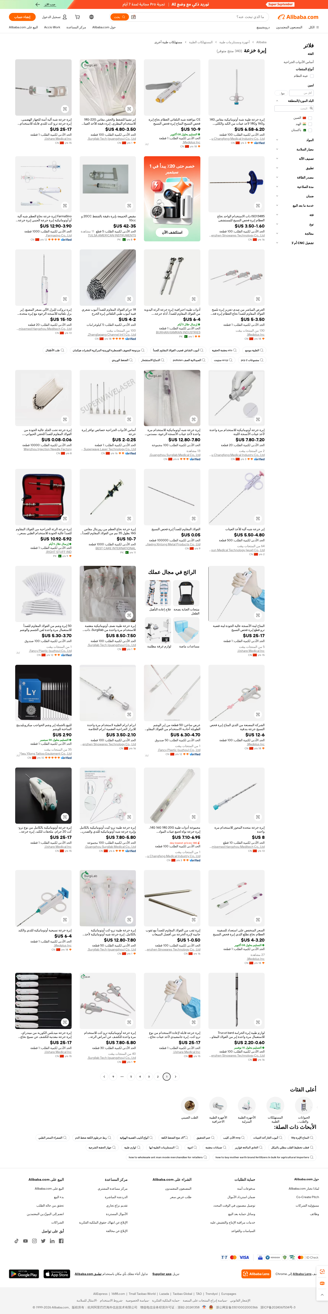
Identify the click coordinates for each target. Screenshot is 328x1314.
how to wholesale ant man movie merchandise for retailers (166, 1157)
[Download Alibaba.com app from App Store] (57, 1273)
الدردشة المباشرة (116, 1197)
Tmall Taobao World (142, 1294)
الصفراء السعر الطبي (50, 1137)
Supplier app (162, 1274)
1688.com (118, 1294)
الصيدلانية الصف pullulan (187, 360)
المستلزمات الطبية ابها (161, 1147)
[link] (322, 1271)
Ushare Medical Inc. (58, 138)
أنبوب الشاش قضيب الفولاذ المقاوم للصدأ (176, 350)
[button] (133, 17)
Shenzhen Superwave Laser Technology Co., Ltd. (108, 449)
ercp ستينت (221, 360)
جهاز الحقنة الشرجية (100, 1147)
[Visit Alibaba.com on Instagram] (34, 1241)
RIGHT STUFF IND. (59, 552)
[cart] (77, 17)
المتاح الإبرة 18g (300, 1137)
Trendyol (212, 1294)
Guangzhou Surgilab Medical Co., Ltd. (174, 455)
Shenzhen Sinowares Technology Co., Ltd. (236, 235)
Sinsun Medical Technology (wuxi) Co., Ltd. (236, 550)
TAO (199, 1294)
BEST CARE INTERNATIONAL (115, 548)
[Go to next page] (104, 1077)
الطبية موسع (252, 350)
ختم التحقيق (203, 1137)
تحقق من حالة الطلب (50, 1205)
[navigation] (294, 559)
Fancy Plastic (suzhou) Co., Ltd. (50, 651)
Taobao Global (182, 1294)
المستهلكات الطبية (201, 42)
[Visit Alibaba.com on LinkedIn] (52, 1241)
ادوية (190, 1147)
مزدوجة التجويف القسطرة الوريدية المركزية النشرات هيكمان (106, 350)
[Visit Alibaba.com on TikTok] (16, 1241)
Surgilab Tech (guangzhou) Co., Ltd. (111, 138)
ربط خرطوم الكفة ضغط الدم (91, 1137)
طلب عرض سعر (180, 1197)
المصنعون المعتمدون (178, 1188)
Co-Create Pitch (307, 1197)
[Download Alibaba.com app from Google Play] (24, 1273)
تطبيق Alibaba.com (88, 1274)
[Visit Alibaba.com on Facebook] (61, 1241)
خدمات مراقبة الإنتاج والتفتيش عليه (232, 1222)
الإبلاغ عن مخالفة (117, 1231)
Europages (228, 1294)
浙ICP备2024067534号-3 (277, 1307)
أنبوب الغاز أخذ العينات (265, 1137)
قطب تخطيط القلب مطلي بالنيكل (290, 1147)
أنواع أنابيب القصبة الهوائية (134, 1137)
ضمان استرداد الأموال (241, 1197)
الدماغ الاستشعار (150, 360)
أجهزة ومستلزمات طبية (234, 42)
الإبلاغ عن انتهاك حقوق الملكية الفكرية (103, 1222)
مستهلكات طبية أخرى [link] (168, 42)
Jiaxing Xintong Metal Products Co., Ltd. (172, 544)
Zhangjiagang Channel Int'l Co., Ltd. (111, 334)
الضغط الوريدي (120, 360)
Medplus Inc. (191, 142)
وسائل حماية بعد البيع (241, 1214)
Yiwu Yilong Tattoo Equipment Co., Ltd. (45, 753)
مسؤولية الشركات (307, 1205)
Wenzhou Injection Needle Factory (48, 449)
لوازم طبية (130, 1147)
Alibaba (261, 42)
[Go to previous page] (176, 1077)
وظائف (314, 1214)
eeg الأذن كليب (231, 1137)
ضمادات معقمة (214, 1147)
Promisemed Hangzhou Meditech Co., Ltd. (43, 329)
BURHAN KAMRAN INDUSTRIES (178, 332)
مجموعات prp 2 (250, 360)
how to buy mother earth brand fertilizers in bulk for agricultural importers (262, 1157)
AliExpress (100, 1294)
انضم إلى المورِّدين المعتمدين (45, 1214)
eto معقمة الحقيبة (222, 350)
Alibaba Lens (302, 1274)
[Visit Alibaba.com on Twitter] (43, 1241)
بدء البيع (59, 1197)
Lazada (164, 1294)
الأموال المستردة (117, 1214)
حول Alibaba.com (306, 1179)
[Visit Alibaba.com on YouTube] (25, 1241)
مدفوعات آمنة (246, 1188)
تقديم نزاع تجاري (117, 1205)
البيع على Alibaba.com (49, 1188)
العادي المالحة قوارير (246, 1147)
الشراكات (57, 1222)
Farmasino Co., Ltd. (59, 235)
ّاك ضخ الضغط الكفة (172, 1137)
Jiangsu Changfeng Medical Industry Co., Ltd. (236, 138)
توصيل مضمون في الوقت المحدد (234, 1205)
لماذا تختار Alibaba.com (304, 1188)
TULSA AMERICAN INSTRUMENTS (112, 235)
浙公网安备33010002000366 (237, 1307)
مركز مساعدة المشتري (113, 1188)
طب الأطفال (53, 350)
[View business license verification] (204, 1307)
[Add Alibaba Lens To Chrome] (256, 1273)
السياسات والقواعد (243, 1231)
